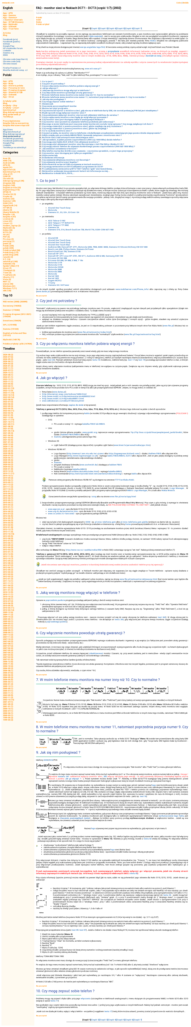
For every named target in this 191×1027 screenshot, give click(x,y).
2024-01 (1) (8, 377)
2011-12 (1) (8, 581)
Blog (5, 35)
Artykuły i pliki (10, 101)
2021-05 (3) (8, 433)
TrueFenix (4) (9, 275)
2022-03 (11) (8, 411)
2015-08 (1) (8, 496)
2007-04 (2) (8, 653)
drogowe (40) (9, 183)
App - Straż (8, 97)
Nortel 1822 (53, 276)
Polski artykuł (42, 24)
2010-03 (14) (8, 610)
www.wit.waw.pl (92, 69)
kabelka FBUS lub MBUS (93, 424)
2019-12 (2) (8, 471)
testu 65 (134, 873)
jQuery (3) (7, 210)
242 (105, 776)
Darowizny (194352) (12, 306)
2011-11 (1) (8, 583)
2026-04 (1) (8, 361)
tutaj (93, 496)
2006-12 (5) (8, 661)
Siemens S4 (53, 227)
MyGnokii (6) (9, 228)
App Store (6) (9, 169)
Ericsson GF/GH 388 (57, 258)
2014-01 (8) (8, 527)
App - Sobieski (10, 26)
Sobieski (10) (9, 264)
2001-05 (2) (8, 704)
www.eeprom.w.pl (56, 509)
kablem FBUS (155, 453)
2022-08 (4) (8, 399)
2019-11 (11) (8, 473)
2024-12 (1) (8, 372)
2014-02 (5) (8, 525)
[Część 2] (95, 28)
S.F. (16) (6, 259)
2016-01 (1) (8, 491)
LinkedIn (7, 50)
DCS (51, 760)
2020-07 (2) (8, 455)
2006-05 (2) (8, 677)
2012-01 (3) (8, 579)
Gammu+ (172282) (11, 310)
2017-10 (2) (8, 489)
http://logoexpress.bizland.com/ (124, 453)
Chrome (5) (8, 178)
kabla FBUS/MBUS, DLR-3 (119, 456)
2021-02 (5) (8, 440)
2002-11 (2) (8, 697)
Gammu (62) (8, 199)
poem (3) (7, 243)
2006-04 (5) (8, 679)
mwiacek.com (8, 3)
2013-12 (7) (8, 529)
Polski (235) (8, 246)
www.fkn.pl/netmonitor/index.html (94, 332)
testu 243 (119, 619)
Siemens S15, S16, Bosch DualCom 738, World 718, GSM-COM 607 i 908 (80, 230)
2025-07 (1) (8, 370)
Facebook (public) (11, 41)
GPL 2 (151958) (10, 325)
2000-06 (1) (8, 713)
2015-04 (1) (8, 502)
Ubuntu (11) (8, 277)
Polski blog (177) (11, 252)
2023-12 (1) (8, 379)
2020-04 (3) (8, 462)
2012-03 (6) (8, 574)
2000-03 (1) (8, 715)
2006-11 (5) (8, 664)
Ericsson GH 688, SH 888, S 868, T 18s (65, 260)
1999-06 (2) (8, 717)
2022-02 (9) (8, 413)
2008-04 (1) (8, 632)
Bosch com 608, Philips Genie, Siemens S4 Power (71, 249)
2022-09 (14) (8, 397)
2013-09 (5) (8, 536)
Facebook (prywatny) (13, 138)
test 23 (51, 360)
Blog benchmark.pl (12, 132)
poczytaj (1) (8, 241)
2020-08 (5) (8, 453)
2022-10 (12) (8, 395)
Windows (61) (9, 286)
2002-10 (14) (8, 700)
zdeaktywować (96, 653)
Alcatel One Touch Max (59, 245)
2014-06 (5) (8, 516)
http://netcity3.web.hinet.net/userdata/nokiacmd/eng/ (96, 474)
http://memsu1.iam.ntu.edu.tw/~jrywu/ (85, 453)
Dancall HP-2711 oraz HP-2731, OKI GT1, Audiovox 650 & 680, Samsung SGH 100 (85, 256)
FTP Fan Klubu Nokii (124, 480)
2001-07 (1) (8, 702)
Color (178, 3)
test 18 (143, 796)
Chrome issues (10, 64)
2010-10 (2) (8, 596)
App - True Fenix (11, 29)
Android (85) (9, 163)
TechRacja (8, 117)
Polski (39, 17)
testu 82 (147, 839)
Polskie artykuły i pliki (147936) (17, 344)
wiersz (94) (8, 284)
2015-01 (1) (8, 507)
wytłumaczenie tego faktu (171, 816)
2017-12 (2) (8, 484)
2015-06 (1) (8, 498)
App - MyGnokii (10, 24)
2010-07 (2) (8, 601)
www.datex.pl (59, 392)
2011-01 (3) (8, 590)
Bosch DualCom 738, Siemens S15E (64, 251)
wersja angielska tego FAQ (92, 47)
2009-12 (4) (8, 612)
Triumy (51, 283)
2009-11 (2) (8, 614)
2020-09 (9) (8, 451)
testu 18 (96, 360)
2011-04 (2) (8, 585)
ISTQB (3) (7, 208)
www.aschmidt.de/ (89, 465)
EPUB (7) (7, 192)
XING (5, 55)
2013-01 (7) (8, 552)
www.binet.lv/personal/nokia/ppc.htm (132, 445)
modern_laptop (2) (12, 225)
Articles (7, 33)
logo (93, 828)
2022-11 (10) (8, 393)
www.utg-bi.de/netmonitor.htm (63, 511)
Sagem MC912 (54, 280)
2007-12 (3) (8, 635)
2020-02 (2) (8, 467)
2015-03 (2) (8, 505)
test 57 (83, 930)
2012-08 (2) (8, 563)
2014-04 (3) (8, 520)
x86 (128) (7, 290)
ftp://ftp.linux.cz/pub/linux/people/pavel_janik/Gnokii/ (156, 432)
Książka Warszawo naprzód (16, 125)
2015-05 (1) (8, 500)
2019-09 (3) (8, 478)
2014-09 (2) (8, 511)
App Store (8, 129)
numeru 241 (63, 776)
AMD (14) (7, 161)
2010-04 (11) (8, 608)
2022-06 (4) (8, 404)
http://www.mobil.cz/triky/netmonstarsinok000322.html (68, 396)
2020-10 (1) (8, 449)
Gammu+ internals (14, 20)
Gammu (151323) (11, 329)
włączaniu (86, 998)
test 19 (141, 360)
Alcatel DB (53, 238)
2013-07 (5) (8, 540)
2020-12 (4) (8, 444)
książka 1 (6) (9, 214)
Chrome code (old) (11, 61)
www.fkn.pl (168, 326)
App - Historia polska (13, 86)
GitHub (6, 44)
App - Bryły (8, 83)
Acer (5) (6, 158)
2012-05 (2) (8, 570)
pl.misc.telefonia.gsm (105, 522)
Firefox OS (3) (9, 194)
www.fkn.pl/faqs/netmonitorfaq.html (142, 334)
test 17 (131, 360)
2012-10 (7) (8, 558)
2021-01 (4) (8, 442)
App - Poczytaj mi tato (14, 88)
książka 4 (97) (9, 217)
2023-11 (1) (8, 381)
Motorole (52, 274)
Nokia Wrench (168, 490)
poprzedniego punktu (56, 622)
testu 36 (167, 895)
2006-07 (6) (8, 673)
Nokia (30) (8, 230)
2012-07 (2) (8, 565)
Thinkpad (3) (9, 270)
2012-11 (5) (8, 556)
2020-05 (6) (8, 460)
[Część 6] (129, 28)
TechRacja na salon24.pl (14, 147)
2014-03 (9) (8, 523)
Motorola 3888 (55, 271)
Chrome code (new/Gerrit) (15, 59)
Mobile (185, 3)
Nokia (39, 22)
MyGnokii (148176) (11, 339)
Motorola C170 (55, 263)
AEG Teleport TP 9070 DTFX (61, 223)
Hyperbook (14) (10, 205)
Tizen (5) (7, 273)
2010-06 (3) (8, 603)
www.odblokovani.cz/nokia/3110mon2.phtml (63, 401)
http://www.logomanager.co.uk (82, 456)
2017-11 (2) (8, 487)
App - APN (8, 13)
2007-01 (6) (8, 659)
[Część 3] (103, 28)
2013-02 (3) (8, 549)
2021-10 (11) (8, 422)
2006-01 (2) (8, 684)
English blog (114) (11, 190)
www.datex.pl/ (43, 291)
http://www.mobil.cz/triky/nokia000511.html (63, 398)
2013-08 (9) (8, 538)
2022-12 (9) (8, 390)
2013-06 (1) (8, 543)
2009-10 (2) (8, 617)
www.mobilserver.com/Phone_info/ (132, 289)
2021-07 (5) (8, 428)
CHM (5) (7, 176)
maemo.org (8, 53)
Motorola (52, 210)
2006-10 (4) (8, 666)
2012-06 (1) (8, 567)
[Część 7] (137, 28)
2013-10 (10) (8, 534)
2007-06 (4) (8, 648)
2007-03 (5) (8, 655)
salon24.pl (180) (10, 261)
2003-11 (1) (8, 693)
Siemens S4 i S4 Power (58, 285)
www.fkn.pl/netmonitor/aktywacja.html (138, 579)
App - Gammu (9, 15)
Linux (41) (7, 221)
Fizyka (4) (7, 196)
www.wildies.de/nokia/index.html (82, 471)
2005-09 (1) (8, 688)
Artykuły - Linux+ (11, 108)
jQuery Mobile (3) (11, 212)
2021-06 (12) (8, 431)
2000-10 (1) (8, 709)
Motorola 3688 (55, 269)
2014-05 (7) (8, 518)
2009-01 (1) (8, 626)
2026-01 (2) (8, 366)
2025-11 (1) (8, 368)
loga (154, 785)
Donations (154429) (12, 320)
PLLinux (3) (8, 239)
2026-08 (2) (8, 355)
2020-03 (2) (8, 464)
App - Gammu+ (10, 17)
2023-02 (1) (8, 386)
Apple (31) (7, 167)
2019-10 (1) (8, 476)
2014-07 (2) (8, 514)
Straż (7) (7, 268)
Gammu (57, 437)
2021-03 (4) (8, 437)
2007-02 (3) (8, 657)
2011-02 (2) (8, 588)
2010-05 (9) (8, 605)
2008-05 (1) (8, 630)
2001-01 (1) (8, 706)
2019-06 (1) (8, 480)
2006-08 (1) (8, 670)
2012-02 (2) (8, 576)
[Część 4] (112, 28)
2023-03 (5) (8, 384)
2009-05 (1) (8, 619)
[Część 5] (120, 28)
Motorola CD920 (55, 267)
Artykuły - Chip (10, 105)
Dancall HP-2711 (56, 254)
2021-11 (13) (8, 420)
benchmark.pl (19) (11, 172)
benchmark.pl (9, 110)
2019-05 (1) (8, 482)
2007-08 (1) (8, 644)
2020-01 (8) (8, 469)
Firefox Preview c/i (12, 68)
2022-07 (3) (8, 402)
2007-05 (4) (8, 650)
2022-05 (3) (8, 406)
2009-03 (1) (8, 621)
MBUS (130, 490)
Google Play (8, 46)
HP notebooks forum (13, 48)
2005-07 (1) (8, 691)
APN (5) (6, 165)
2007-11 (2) (8, 637)
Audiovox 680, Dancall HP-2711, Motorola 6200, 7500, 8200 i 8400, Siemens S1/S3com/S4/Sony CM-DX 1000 (97, 247)
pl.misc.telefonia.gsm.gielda (134, 522)
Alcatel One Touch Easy (59, 208)
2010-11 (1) (8, 594)
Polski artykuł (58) (11, 250)
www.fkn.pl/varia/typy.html (123, 496)
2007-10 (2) (8, 639)
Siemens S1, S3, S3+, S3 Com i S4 (63, 212)
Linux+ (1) (7, 223)
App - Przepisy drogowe (14, 90)
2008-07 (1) (8, 628)
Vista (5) (7, 279)
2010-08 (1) (8, 599)
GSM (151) (8, 203)
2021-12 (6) (8, 417)
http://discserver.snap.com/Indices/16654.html (64, 394)
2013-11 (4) (8, 532)
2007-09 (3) (8, 641)
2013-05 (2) (8, 545)
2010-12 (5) (8, 592)
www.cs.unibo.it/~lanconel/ (61, 513)
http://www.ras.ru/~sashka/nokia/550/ (84, 550)
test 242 (162, 617)
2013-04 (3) (8, 547)
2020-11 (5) (8, 446)
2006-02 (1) (8, 682)
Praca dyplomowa (11, 121)
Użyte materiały (95, 36)
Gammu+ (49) (9, 201)
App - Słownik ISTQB (12, 92)
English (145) (9, 185)
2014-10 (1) (8, 509)
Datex (128, 524)
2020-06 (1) (8, 458)
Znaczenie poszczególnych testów (75, 818)
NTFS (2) (7, 232)
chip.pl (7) (8, 174)
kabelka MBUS (79, 469)
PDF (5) (6, 237)
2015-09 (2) (8, 493)
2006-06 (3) (8, 675)
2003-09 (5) (8, 695)
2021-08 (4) (8, 426)
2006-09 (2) (8, 668)
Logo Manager (177, 488)
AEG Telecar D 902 (56, 221)
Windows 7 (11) (10, 288)
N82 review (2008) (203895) (15, 302)
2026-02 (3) (8, 363)
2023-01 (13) (8, 388)
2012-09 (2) (8, 561)
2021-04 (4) (8, 435)
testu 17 (54, 1001)
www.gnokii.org (89, 432)
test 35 (75, 930)
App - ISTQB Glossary (13, 22)
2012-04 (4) (8, 572)
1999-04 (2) (8, 720)
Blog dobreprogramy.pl (14, 112)
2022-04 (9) (8, 408)
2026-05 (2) (8, 359)
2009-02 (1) (8, 623)
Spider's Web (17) (11, 266)
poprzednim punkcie (55, 600)
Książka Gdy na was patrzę (16, 123)
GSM (38, 20)
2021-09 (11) (8, 424)
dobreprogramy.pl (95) (13, 181)
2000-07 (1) (8, 711)
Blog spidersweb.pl (12, 114)
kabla (87, 413)
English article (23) (12, 187)
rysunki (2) (8, 257)
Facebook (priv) (10, 39)
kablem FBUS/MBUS (70, 434)
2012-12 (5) (8, 554)
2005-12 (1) (8, 686)
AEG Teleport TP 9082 (58, 225)
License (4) (8, 219)
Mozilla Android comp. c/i (15, 70)
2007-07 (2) (8, 646)
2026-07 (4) (8, 357)
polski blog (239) (10, 255)
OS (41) (6, 234)
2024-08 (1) (8, 375)
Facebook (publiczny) (13, 141)
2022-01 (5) (8, 415)
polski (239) (8, 248)
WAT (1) (6, 281)
